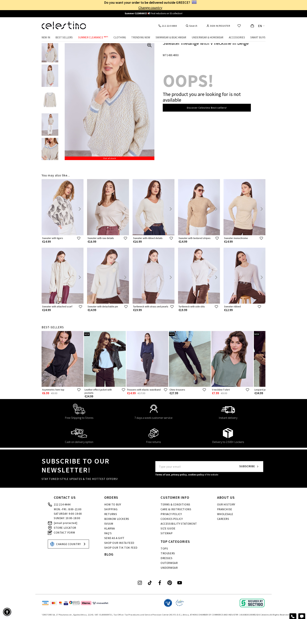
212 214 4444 (62, 504)
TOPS (164, 548)
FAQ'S (108, 533)
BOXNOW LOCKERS (116, 519)
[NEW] (105, 385)
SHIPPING (111, 509)
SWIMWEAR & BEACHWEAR (171, 37)
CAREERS (223, 519)
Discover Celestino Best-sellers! (207, 107)
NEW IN (46, 37)
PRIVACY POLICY (171, 514)
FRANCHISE (224, 509)
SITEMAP (167, 533)
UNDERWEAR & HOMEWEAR (207, 37)
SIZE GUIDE (168, 528)
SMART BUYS (257, 37)
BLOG (109, 554)
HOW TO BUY (112, 504)
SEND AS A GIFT (114, 538)
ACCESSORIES (237, 37)
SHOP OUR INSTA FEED (119, 543)
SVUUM (108, 523)
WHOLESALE (225, 514)
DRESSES (166, 558)
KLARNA (109, 528)
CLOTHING (120, 37)
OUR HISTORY (226, 504)
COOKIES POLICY (172, 519)
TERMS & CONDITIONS (175, 504)
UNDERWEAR (169, 567)
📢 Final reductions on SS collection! (153, 13)
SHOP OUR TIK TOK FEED (121, 547)
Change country (150, 7)
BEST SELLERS (64, 37)
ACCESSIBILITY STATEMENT (179, 523)
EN (260, 26)
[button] (7, 611)
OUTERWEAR (169, 563)
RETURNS (110, 514)
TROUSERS (168, 553)
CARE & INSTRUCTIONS (176, 509)
